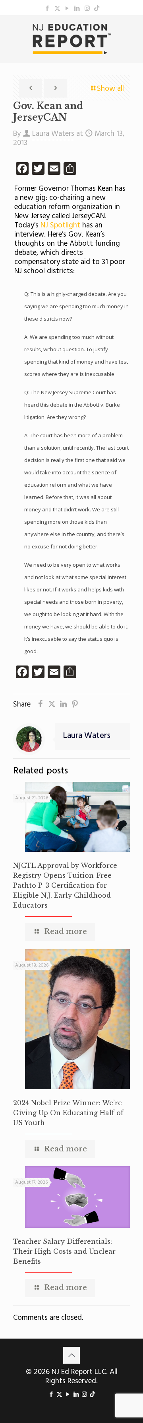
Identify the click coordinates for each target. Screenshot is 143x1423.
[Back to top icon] (71, 1355)
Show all (110, 89)
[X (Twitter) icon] (57, 9)
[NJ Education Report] (71, 39)
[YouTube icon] (67, 9)
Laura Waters (53, 134)
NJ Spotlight (61, 225)
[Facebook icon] (47, 9)
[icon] (96, 9)
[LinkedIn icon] (77, 9)
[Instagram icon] (87, 9)
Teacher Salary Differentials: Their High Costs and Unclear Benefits (64, 1251)
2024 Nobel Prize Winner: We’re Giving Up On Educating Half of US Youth (68, 1113)
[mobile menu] (132, 31)
